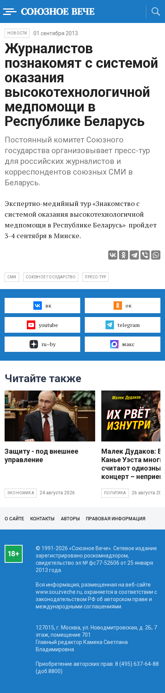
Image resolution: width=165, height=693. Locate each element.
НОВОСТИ (17, 33)
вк (48, 305)
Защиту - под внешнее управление (41, 455)
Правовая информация (115, 518)
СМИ (11, 277)
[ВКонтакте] (112, 255)
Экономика (20, 493)
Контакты (42, 518)
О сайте (14, 518)
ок (128, 305)
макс (128, 344)
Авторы (70, 518)
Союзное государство (51, 277)
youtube (48, 325)
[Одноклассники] (123, 255)
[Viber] (145, 255)
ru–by (48, 344)
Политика (115, 493)
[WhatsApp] (155, 255)
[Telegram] (134, 255)
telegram (128, 325)
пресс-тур (95, 277)
